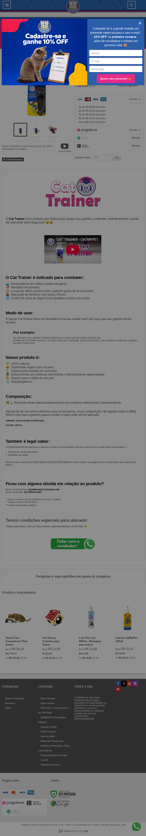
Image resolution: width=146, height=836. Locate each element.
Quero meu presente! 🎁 (116, 78)
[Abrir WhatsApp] (130, 823)
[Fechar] (140, 23)
